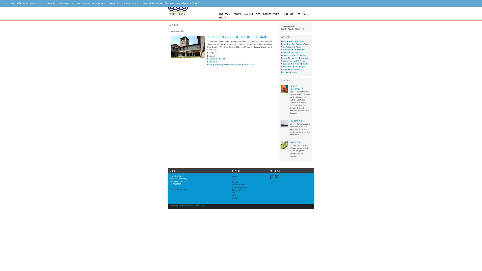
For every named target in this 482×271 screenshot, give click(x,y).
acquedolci (294, 58)
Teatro (228, 14)
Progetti (237, 14)
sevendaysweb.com (186, 206)
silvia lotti (304, 58)
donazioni (286, 64)
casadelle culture (296, 69)
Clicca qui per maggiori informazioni (178, 3)
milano (304, 55)
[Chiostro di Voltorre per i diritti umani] (188, 47)
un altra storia (249, 64)
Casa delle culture (252, 14)
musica (294, 72)
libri (284, 47)
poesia (285, 52)
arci (299, 47)
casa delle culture (234, 64)
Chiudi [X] (195, 3)
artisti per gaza (220, 64)
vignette (305, 64)
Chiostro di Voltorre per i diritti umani (237, 37)
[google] (272, 177)
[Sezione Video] (284, 123)
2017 (297, 55)
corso (285, 58)
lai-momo (296, 64)
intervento (292, 47)
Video (306, 14)
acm (210, 64)
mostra (301, 44)
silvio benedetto (288, 50)
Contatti (222, 18)
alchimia (286, 72)
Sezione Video (298, 121)
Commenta (213, 62)
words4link (295, 61)
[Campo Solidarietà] (284, 89)
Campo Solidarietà (296, 87)
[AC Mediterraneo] (178, 9)
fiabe (304, 61)
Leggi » (215, 50)
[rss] (277, 177)
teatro (285, 69)
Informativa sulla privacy (178, 189)
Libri (299, 14)
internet (285, 61)
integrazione (287, 66)
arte (307, 44)
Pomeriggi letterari (271, 14)
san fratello (301, 50)
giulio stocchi (295, 52)
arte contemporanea (296, 41)
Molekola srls (199, 206)
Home (221, 14)
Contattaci (296, 142)
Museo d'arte (288, 14)
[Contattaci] (284, 145)
